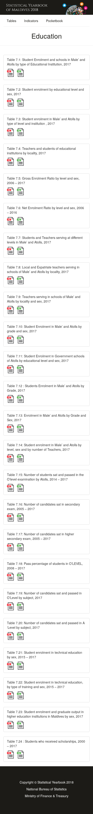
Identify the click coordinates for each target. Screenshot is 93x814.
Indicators (31, 20)
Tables (11, 20)
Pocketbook (54, 20)
